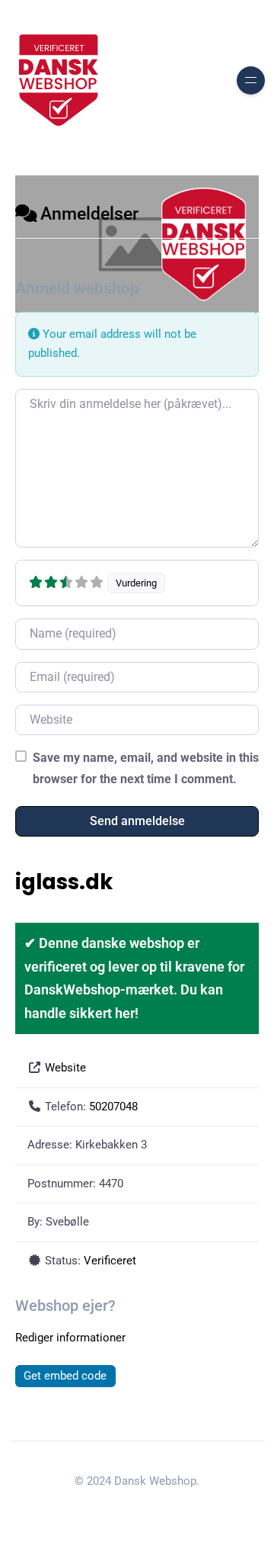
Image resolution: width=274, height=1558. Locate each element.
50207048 (113, 1106)
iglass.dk (64, 882)
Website (65, 1068)
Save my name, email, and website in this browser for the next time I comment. (146, 767)
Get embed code (65, 1376)
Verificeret (110, 1260)
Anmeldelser (89, 214)
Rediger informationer (70, 1337)
